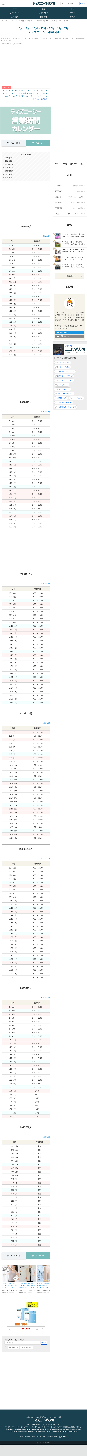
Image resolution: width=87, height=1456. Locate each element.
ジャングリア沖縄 (63, 367)
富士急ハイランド (63, 362)
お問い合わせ (64, 336)
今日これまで (43, 13)
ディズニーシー (38, 143)
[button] (3, 3)
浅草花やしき (61, 398)
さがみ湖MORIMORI (64, 402)
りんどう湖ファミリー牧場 (66, 407)
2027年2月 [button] (9, 177)
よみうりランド (62, 385)
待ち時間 (73, 164)
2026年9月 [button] (9, 161)
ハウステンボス (77, 398)
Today (14, 9)
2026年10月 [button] (9, 164)
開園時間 (43, 17)
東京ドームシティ (63, 389)
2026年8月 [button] (9, 158)
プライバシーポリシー (49, 1436)
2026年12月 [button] (9, 171)
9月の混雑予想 (13, 1347)
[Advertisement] (43, 66)
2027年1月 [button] (9, 174)
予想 (43, 9)
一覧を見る (70, 276)
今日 (57, 164)
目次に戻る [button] (46, 236)
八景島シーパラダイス (65, 393)
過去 (72, 9)
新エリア (14, 17)
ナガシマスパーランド (65, 380)
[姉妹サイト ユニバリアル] (58, 349)
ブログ (72, 17)
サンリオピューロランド (65, 371)
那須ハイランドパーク (65, 376)
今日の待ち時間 (26, 1347)
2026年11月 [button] (9, 168)
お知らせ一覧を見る (40, 99)
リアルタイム (14, 13)
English (63, 1436)
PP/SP (72, 13)
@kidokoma (63, 332)
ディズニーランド (14, 143)
